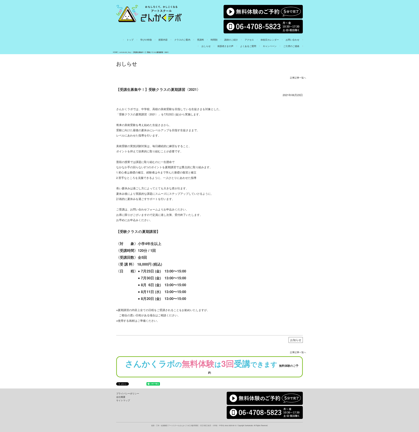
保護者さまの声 (225, 46)
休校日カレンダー (270, 39)
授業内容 (163, 39)
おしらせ (206, 46)
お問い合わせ (292, 39)
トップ (130, 39)
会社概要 (120, 396)
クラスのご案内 (182, 39)
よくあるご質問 (248, 46)
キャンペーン (270, 46)
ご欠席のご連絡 (291, 46)
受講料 (200, 39)
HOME (115, 52)
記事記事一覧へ (298, 77)
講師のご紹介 (231, 39)
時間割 (214, 39)
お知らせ (295, 340)
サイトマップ (123, 400)
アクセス (249, 39)
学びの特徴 (146, 39)
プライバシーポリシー (127, 393)
